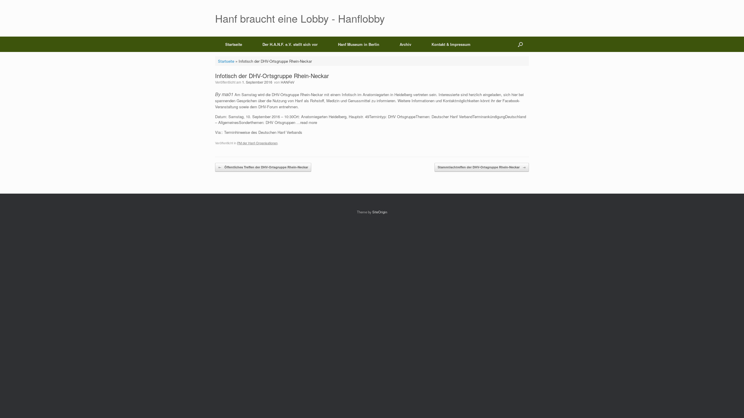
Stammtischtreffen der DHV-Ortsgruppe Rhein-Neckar (482, 167)
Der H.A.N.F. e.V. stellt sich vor (290, 44)
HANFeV (287, 82)
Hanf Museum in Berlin (358, 44)
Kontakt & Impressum (451, 44)
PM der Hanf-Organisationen (257, 142)
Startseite (233, 44)
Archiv (405, 44)
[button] (520, 44)
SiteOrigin (379, 212)
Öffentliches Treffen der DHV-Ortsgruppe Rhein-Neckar (263, 167)
